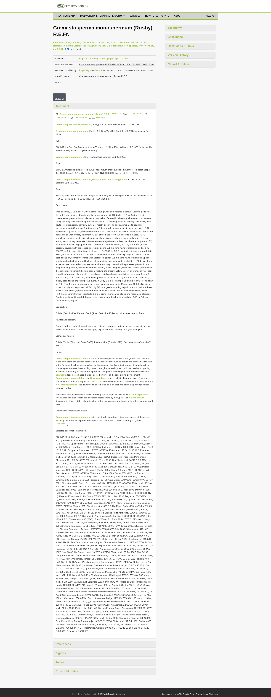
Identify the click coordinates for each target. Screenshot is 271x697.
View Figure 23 (62, 117)
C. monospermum (67, 384)
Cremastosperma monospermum (73, 124)
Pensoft (98, 70)
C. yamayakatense (100, 378)
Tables (60, 662)
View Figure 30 (80, 117)
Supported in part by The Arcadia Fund (178, 694)
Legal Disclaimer (210, 694)
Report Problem (178, 64)
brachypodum (136, 397)
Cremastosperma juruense (70, 157)
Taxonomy (175, 27)
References (63, 644)
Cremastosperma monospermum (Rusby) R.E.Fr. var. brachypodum (91, 179)
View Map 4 (100, 117)
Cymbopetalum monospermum (72, 131)
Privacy (199, 694)
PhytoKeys (85, 70)
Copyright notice (67, 671)
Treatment (62, 106)
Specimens (175, 37)
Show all (59, 99)
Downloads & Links (181, 46)
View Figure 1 (137, 113)
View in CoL (117, 113)
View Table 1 (61, 424)
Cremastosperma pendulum (70, 378)
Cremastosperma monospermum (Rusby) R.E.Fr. (85, 114)
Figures (61, 653)
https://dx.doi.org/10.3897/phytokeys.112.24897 (104, 58)
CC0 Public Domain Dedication (111, 694)
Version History (178, 55)
